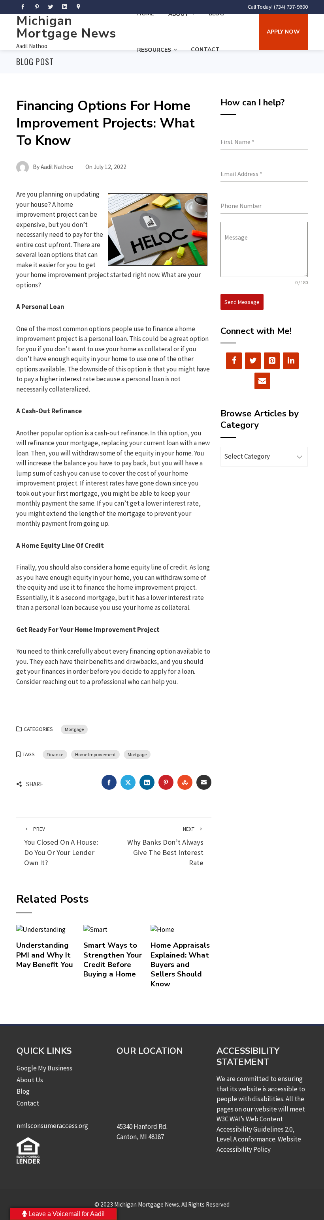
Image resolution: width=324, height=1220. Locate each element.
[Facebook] (234, 360)
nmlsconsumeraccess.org (52, 1125)
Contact (205, 49)
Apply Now (283, 32)
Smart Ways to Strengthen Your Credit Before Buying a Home (112, 959)
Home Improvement (95, 754)
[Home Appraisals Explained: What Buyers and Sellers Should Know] (162, 929)
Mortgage (74, 729)
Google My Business (44, 1068)
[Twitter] (253, 360)
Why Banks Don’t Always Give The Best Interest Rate (165, 846)
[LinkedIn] (291, 360)
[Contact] (262, 381)
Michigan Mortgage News (66, 27)
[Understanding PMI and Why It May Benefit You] (41, 929)
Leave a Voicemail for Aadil (66, 1214)
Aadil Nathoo (31, 46)
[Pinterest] (272, 360)
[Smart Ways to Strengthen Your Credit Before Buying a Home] (95, 929)
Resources (154, 50)
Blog (23, 1091)
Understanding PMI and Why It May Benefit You (44, 955)
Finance (55, 754)
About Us (30, 1080)
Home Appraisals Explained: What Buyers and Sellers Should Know (180, 964)
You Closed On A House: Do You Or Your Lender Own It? (61, 846)
